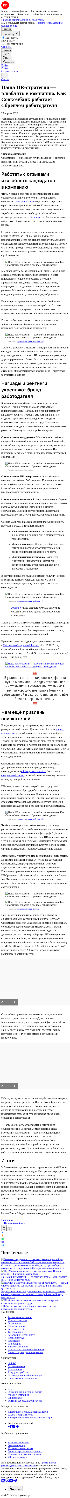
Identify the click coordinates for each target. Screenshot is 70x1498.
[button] (4, 65)
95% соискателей (25, 201)
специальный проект (12, 775)
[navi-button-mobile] (4, 75)
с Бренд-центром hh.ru (33, 771)
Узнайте (16, 607)
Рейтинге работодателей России (21, 645)
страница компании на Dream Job (30, 341)
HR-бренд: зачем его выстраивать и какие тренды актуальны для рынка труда (28, 1307)
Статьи (5, 79)
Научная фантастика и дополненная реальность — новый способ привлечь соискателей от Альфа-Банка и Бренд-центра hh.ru (33, 1294)
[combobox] (15, 1488)
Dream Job (35, 217)
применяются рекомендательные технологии (28, 1464)
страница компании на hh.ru (28, 909)
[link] (6, 58)
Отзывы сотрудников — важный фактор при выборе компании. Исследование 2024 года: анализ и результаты (32, 1266)
